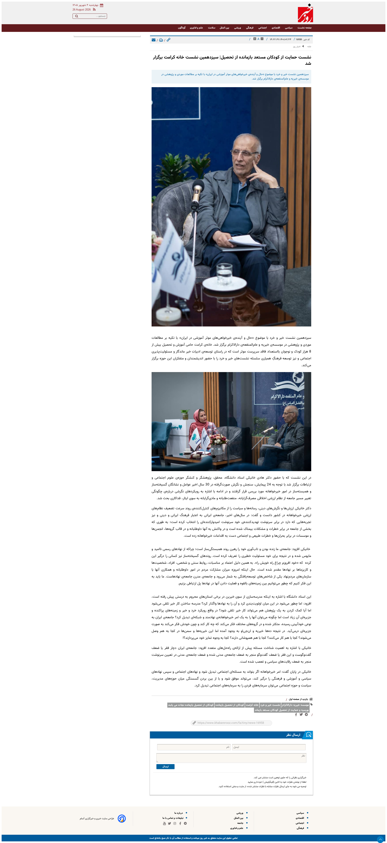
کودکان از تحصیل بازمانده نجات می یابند (190, 705)
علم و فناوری (197, 27)
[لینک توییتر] (302, 715)
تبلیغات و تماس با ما (173, 818)
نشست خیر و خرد (270, 705)
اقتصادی (276, 27)
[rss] (93, 10)
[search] (76, 17)
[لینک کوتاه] (168, 41)
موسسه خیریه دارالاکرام (295, 705)
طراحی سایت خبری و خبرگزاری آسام (97, 818)
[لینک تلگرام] (307, 715)
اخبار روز (297, 46)
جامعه (240, 823)
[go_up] (380, 839)
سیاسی (289, 27)
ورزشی (238, 27)
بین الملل (225, 27)
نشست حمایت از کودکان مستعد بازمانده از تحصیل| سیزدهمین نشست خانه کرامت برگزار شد (232, 60)
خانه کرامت (252, 705)
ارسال (165, 766)
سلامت (211, 27)
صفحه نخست (305, 27)
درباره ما (179, 813)
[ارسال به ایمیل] (154, 40)
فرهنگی (250, 27)
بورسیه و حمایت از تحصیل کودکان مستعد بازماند (282, 710)
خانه (309, 46)
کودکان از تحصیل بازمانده (229, 705)
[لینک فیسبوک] (297, 715)
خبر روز (203, 838)
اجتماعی (262, 27)
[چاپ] (161, 40)
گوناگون (181, 27)
